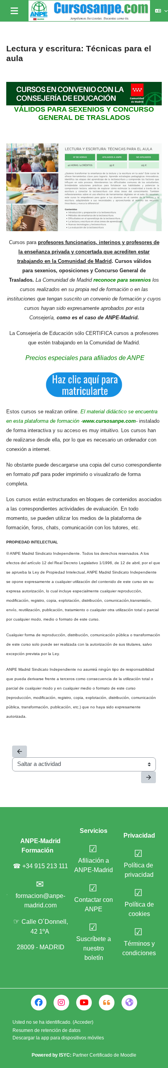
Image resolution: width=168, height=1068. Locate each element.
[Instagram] (61, 1002)
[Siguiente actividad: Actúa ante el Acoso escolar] (148, 777)
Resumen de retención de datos (46, 1030)
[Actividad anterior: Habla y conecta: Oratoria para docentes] (19, 751)
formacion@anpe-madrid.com (40, 900)
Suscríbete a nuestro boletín (93, 948)
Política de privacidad (139, 870)
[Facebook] (38, 1002)
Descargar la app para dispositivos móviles (58, 1038)
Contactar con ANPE (93, 904)
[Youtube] (84, 1002)
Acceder (83, 1022)
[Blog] (106, 1002)
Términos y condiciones (139, 948)
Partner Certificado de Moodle (97, 1055)
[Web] (129, 1002)
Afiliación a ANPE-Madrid (93, 865)
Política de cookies (139, 909)
